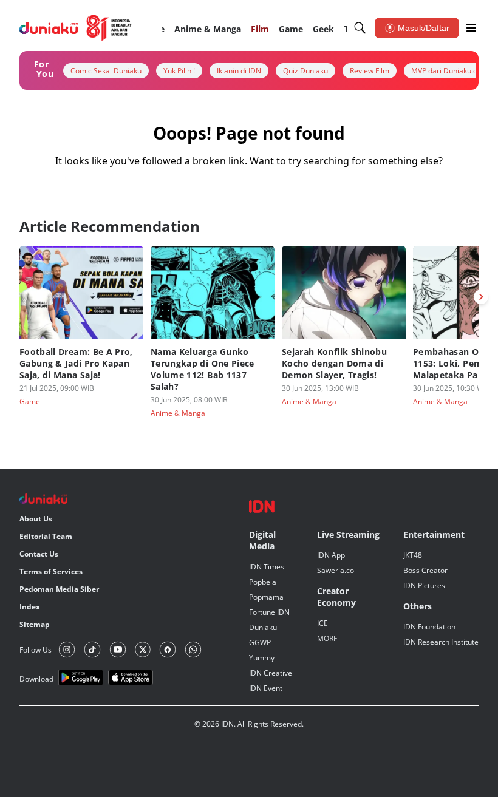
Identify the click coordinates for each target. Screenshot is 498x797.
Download (36, 679)
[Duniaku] (75, 28)
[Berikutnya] (481, 297)
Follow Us (35, 650)
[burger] (471, 28)
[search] (360, 28)
